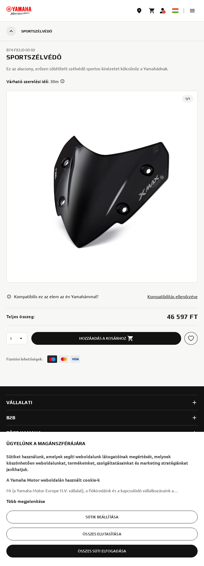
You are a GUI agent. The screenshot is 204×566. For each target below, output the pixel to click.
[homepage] (18, 10)
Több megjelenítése (25, 501)
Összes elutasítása (102, 533)
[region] (102, 499)
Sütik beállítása (102, 516)
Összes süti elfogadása (102, 550)
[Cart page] (152, 10)
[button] (192, 10)
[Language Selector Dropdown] (175, 10)
